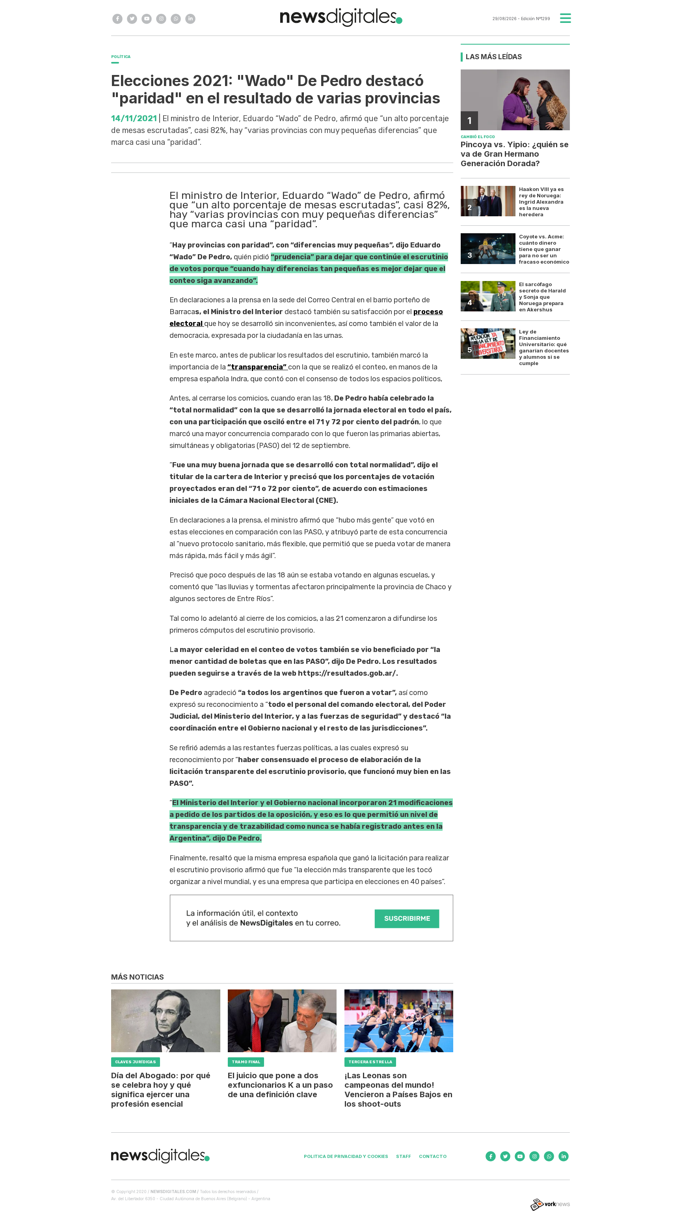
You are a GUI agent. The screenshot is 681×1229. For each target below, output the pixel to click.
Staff (403, 1156)
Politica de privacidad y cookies (346, 1156)
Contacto (433, 1156)
